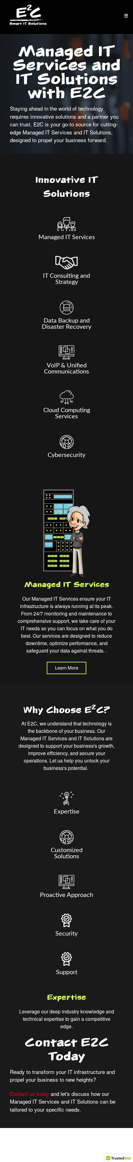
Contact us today (29, 1093)
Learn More (66, 667)
